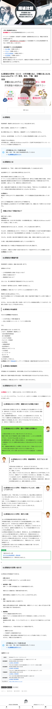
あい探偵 (7, 49)
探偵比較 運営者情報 (13, 704)
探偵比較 (13, 361)
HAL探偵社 (8, 55)
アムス (7, 51)
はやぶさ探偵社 (9, 53)
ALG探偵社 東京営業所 (14, 662)
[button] (48, 379)
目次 (24, 110)
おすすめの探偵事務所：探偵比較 (11, 555)
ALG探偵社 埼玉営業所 (14, 668)
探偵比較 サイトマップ (39, 704)
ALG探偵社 (4, 687)
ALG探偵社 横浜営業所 (14, 679)
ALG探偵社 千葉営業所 (14, 673)
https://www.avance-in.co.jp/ (15, 681)
